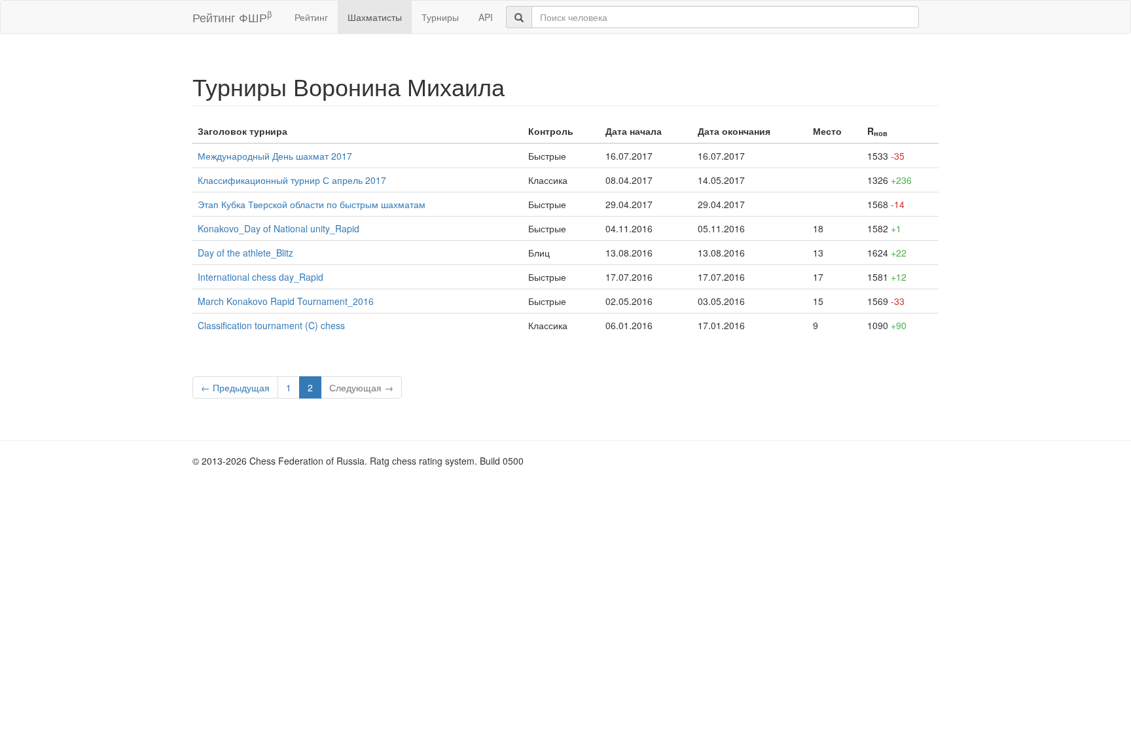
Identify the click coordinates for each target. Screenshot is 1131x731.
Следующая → (361, 387)
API (485, 17)
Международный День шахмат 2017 (275, 155)
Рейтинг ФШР (232, 17)
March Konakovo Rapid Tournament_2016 (286, 301)
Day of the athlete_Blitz (245, 252)
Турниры (440, 17)
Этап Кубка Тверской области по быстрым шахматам (311, 204)
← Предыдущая (235, 387)
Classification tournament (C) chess (271, 325)
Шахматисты (375, 17)
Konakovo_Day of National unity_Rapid (278, 228)
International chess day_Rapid (260, 276)
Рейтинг (311, 17)
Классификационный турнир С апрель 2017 (292, 180)
